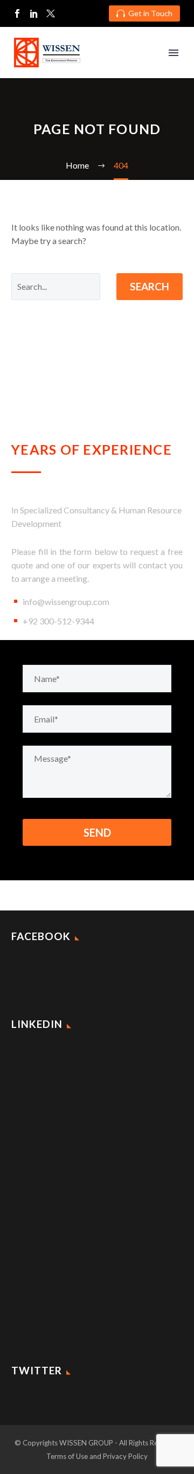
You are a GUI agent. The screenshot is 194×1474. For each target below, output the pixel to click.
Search (149, 286)
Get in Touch (144, 13)
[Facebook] (17, 13)
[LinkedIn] (34, 13)
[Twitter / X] (50, 13)
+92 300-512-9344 (58, 621)
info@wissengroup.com (66, 601)
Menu (173, 53)
